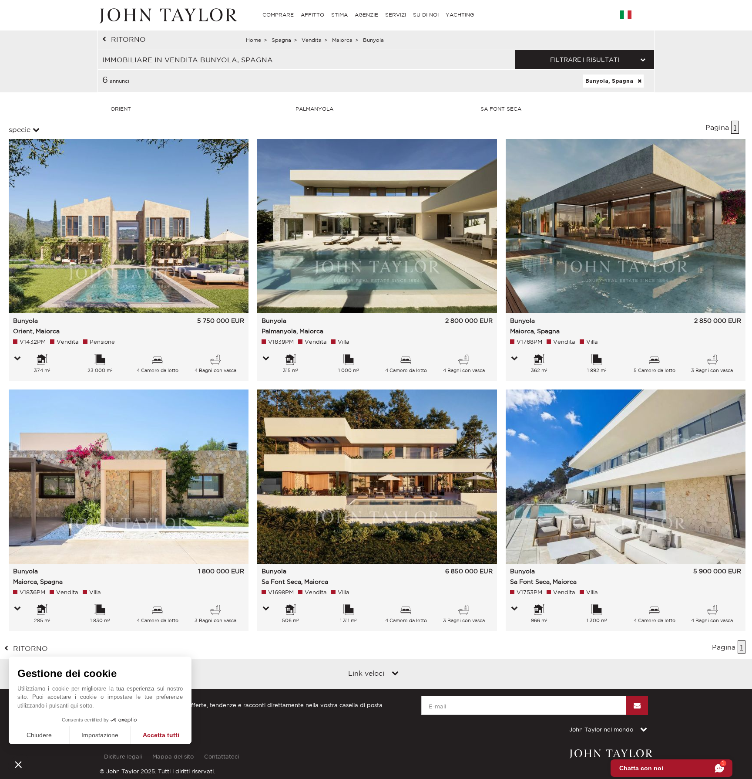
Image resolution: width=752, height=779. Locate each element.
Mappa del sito (173, 756)
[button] (18, 764)
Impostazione (99, 735)
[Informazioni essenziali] (17, 359)
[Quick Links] (395, 674)
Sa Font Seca (500, 109)
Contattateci (221, 756)
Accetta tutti (161, 735)
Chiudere (39, 735)
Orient (121, 109)
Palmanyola (314, 109)
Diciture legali (123, 756)
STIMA (339, 14)
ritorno (128, 39)
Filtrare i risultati (584, 59)
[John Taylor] (167, 15)
